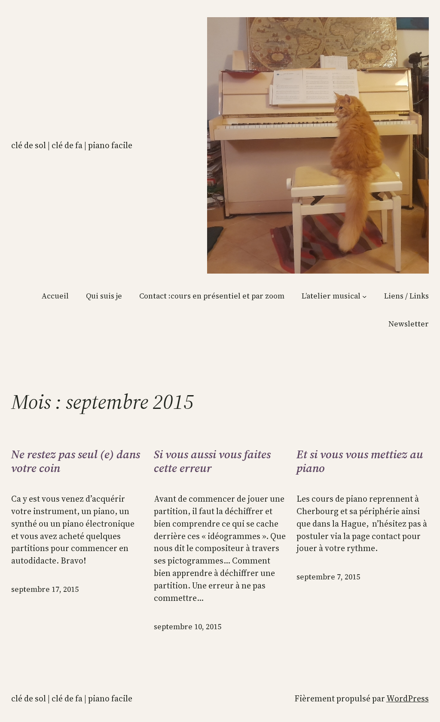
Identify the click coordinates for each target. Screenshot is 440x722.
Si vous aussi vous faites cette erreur (212, 461)
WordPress (407, 698)
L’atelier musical (331, 296)
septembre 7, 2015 (328, 577)
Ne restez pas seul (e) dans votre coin (75, 461)
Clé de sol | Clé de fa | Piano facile (71, 145)
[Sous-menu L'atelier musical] (364, 296)
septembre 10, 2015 (187, 626)
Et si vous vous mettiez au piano (359, 461)
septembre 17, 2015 (45, 589)
